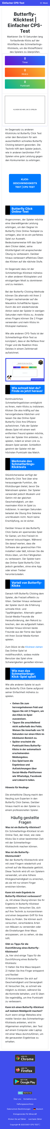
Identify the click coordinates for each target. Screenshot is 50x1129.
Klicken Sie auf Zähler (17, 1119)
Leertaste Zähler (35, 1119)
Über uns (17, 1099)
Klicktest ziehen (34, 646)
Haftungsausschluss (25, 1104)
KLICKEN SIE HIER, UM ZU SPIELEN (25, 109)
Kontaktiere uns (29, 1099)
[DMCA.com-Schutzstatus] (25, 1093)
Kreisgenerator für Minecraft (25, 1114)
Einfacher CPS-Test (13, 3)
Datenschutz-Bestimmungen (19, 1109)
